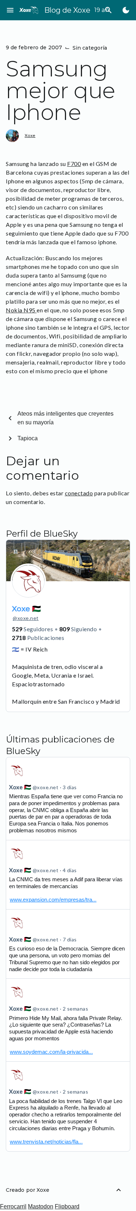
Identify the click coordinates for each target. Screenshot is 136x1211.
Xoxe (30, 135)
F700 (74, 163)
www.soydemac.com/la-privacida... (51, 1052)
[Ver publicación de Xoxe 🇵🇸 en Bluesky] (68, 874)
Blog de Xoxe (67, 10)
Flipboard (67, 1206)
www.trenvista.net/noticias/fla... (46, 1142)
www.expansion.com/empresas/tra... (53, 899)
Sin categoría (90, 48)
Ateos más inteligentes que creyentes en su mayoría (65, 418)
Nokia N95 (21, 310)
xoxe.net (26, 618)
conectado (79, 493)
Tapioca (27, 438)
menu (10, 10)
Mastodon (40, 1206)
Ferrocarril (13, 1206)
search (108, 10)
